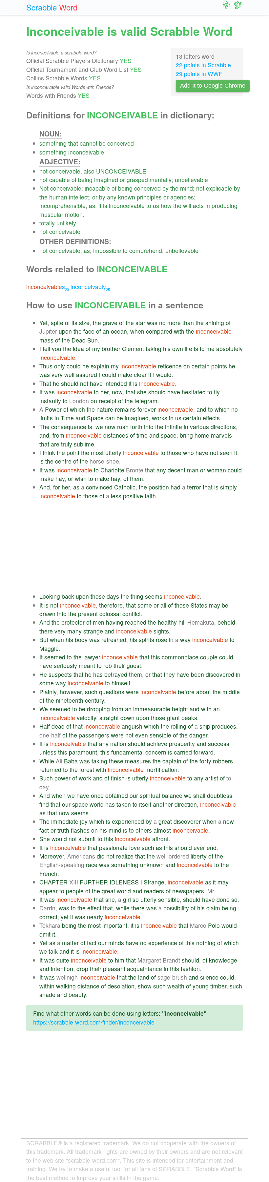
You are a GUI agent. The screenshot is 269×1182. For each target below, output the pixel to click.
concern (155, 752)
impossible (107, 250)
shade (47, 994)
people (75, 891)
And (44, 487)
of (74, 180)
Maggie (49, 648)
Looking (49, 596)
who (188, 452)
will (187, 205)
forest (86, 769)
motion (74, 214)
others (143, 830)
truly (66, 444)
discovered (220, 674)
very (57, 374)
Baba (71, 761)
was (152, 323)
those (174, 452)
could (74, 366)
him (119, 960)
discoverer (187, 821)
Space (95, 418)
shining (214, 323)
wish (81, 478)
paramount (83, 752)
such (91, 692)
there (46, 631)
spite (57, 323)
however (71, 692)
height (180, 709)
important (114, 925)
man (192, 470)
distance (88, 986)
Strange (154, 882)
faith (150, 496)
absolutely (229, 348)
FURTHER (94, 882)
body (81, 639)
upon (65, 331)
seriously (65, 665)
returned (50, 769)
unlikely (66, 223)
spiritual (150, 795)
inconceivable (86, 152)
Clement (133, 348)
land (143, 977)
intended (115, 383)
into (149, 427)
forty (205, 761)
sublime (84, 444)
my (96, 348)
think (49, 452)
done (223, 899)
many (74, 631)
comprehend (145, 250)
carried (183, 752)
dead (58, 726)
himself (121, 683)
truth (63, 830)
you (56, 348)
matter (70, 943)
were (132, 692)
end (212, 847)
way (185, 639)
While (46, 761)
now (117, 392)
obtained (116, 795)
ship (204, 726)
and (201, 409)
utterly (113, 452)
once (97, 795)
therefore (111, 605)
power (62, 778)
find (44, 804)
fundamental (127, 752)
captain (171, 761)
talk (53, 951)
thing (137, 596)
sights (161, 631)
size (84, 323)
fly (217, 392)
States (199, 605)
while (123, 908)
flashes (80, 830)
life (188, 348)
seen (226, 452)
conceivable (64, 171)
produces (224, 726)
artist (211, 778)
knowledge (223, 960)
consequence (68, 427)
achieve (157, 743)
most (97, 452)
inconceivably (90, 286)
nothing (206, 943)
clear (140, 374)
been (197, 674)
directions (223, 427)
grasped (137, 180)
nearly (95, 917)
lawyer (91, 657)
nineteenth (69, 700)
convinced (99, 487)
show (145, 986)
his (167, 348)
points (219, 366)
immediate (64, 821)
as (92, 205)
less (116, 496)
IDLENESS (124, 882)
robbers (223, 761)
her (104, 392)
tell (46, 348)
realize (125, 856)
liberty (199, 856)
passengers (94, 735)
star (140, 323)
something (53, 143)
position (159, 487)
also (89, 171)
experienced (128, 821)
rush (123, 427)
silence (209, 977)
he (85, 366)
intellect (79, 197)
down (127, 718)
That (45, 383)
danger (198, 735)
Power (53, 409)
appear (48, 891)
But (43, 639)
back (68, 596)
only (59, 366)
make (125, 374)
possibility (176, 908)
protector (73, 622)
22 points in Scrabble (203, 65)
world (97, 804)
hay (60, 478)
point (73, 452)
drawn (47, 614)
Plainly (47, 692)
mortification (161, 769)
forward (204, 752)
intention (62, 968)
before (186, 692)
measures (138, 761)
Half (44, 726)
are (55, 444)
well (69, 374)
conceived (120, 143)
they (169, 674)
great (165, 821)
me (210, 348)
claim (213, 908)
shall (199, 795)
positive (133, 496)
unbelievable (191, 180)
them (136, 478)
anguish (132, 726)
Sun (92, 340)
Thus (45, 366)
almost (162, 830)
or (122, 180)
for (56, 487)
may (214, 605)
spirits (146, 639)
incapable (97, 188)
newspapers (188, 891)
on (186, 366)
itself (145, 804)
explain (100, 366)
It (41, 392)
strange (93, 631)
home (202, 435)
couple (208, 657)
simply (228, 487)
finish (118, 778)
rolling (178, 726)
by (165, 188)
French (48, 873)
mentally (161, 180)
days (113, 596)
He (43, 674)
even (141, 735)
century (94, 700)
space (168, 435)
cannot (88, 143)
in (207, 205)
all (163, 605)
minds (116, 943)
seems (153, 596)
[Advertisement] (141, 546)
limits (46, 418)
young (201, 986)
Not (44, 188)
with (179, 331)
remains (125, 409)
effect (94, 908)
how (166, 205)
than (188, 323)
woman (216, 470)
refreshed (113, 639)
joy (84, 821)
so (136, 899)
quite (62, 960)
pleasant (114, 968)
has (98, 674)
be (102, 143)
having (114, 622)
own (177, 348)
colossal (110, 614)
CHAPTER (53, 882)
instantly (50, 401)
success (218, 743)
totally (47, 223)
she (142, 392)
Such (46, 778)
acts (198, 205)
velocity (86, 718)
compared (159, 331)
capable (59, 180)
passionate (113, 847)
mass (46, 340)
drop (82, 968)
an (106, 331)
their (119, 665)
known (126, 197)
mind (186, 188)
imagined (106, 180)
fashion (190, 968)
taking (153, 348)
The (44, 427)
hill (182, 622)
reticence (170, 366)
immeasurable (151, 709)
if (149, 374)
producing (225, 205)
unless (47, 752)
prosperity (182, 743)
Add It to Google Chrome (212, 85)
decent (176, 470)
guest (134, 665)
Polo (214, 925)
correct (48, 917)
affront (160, 839)
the (174, 188)
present (88, 614)
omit (45, 934)
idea (78, 348)
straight (109, 718)
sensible (160, 735)
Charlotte (112, 470)
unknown (152, 865)
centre (63, 461)
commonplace (180, 657)
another (163, 804)
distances (115, 435)
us (156, 205)
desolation (121, 986)
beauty (77, 994)
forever (146, 409)
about (203, 692)
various (199, 427)
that (73, 143)
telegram (145, 401)
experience (162, 943)
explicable (219, 188)
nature (104, 409)
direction (186, 804)
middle (231, 692)
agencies (182, 197)
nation (118, 743)
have (96, 383)
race (91, 865)
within (46, 986)
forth (136, 427)
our (134, 795)
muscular (51, 214)
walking (66, 986)
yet (65, 917)
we (99, 427)
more (174, 323)
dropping (98, 709)
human (58, 197)
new (228, 821)
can (110, 418)
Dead (79, 340)
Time (67, 418)
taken (123, 804)
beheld (226, 622)
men (98, 622)
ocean (119, 331)
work (85, 778)
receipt (107, 401)
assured (86, 374)
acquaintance (144, 968)
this (155, 657)
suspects (60, 674)
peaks (189, 718)
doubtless (219, 795)
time (142, 435)
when (137, 331)
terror (194, 487)
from (58, 435)
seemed (54, 657)
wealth (175, 986)
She (44, 839)
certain (201, 366)
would (164, 374)
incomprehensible (62, 205)
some (144, 605)
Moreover (51, 856)
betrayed (115, 674)
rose (161, 639)
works (159, 418)
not (43, 171)
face (88, 331)
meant (87, 665)
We (43, 709)
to (148, 205)
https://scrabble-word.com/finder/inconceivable (94, 1022)
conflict (131, 614)
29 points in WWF (199, 74)
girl (127, 899)
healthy (167, 622)
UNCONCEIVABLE (121, 171)
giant (173, 718)
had (175, 487)
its (74, 323)
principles (149, 197)
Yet (43, 323)
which (77, 409)
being (85, 180)
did (101, 856)
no (162, 323)
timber (218, 986)
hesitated (194, 392)
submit (87, 839)
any (111, 197)
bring (186, 435)
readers (154, 891)
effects (211, 418)
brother (111, 348)
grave (110, 323)
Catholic (124, 487)
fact (44, 830)
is (105, 205)
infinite (173, 427)
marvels (221, 435)
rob (107, 665)
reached (135, 622)
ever (199, 847)
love (134, 847)
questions (111, 692)
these (116, 761)
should (69, 383)
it (99, 205)
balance (172, 795)
